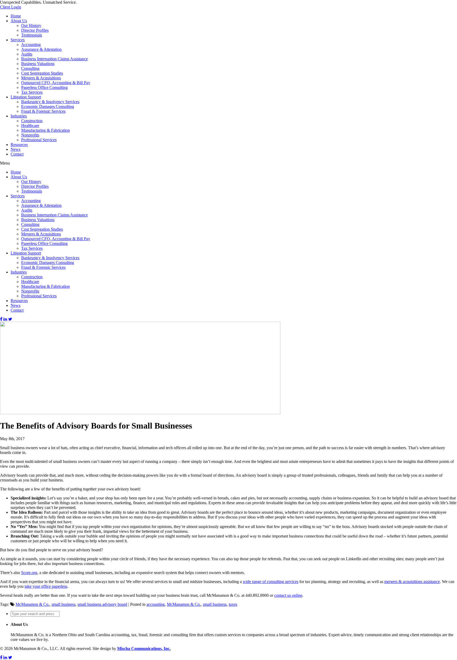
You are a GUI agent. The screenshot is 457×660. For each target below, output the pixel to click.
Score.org (29, 572)
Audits (26, 54)
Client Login (10, 7)
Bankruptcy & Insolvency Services (50, 101)
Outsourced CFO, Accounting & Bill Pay (55, 82)
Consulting (30, 68)
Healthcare (30, 125)
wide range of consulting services (270, 581)
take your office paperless (46, 586)
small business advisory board (102, 604)
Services (18, 40)
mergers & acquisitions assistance (412, 581)
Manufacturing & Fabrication (45, 130)
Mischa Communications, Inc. (144, 648)
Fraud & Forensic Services (43, 111)
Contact (17, 154)
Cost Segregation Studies (42, 73)
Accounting (31, 44)
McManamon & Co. (32, 604)
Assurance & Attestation (41, 49)
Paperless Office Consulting (44, 87)
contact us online (288, 595)
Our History (31, 25)
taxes (233, 604)
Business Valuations (37, 63)
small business (63, 604)
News (15, 149)
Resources (19, 144)
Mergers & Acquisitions (41, 78)
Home (16, 16)
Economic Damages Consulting (47, 106)
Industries (19, 116)
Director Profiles (35, 30)
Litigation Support (26, 97)
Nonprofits (30, 135)
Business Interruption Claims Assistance (54, 59)
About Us (19, 21)
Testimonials (31, 35)
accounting (156, 604)
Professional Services (39, 140)
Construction (32, 121)
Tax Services (32, 92)
